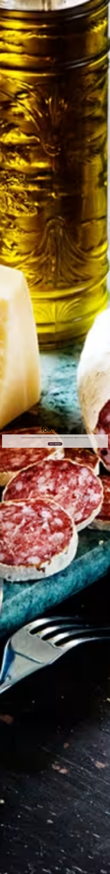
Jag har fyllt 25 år (55, 444)
